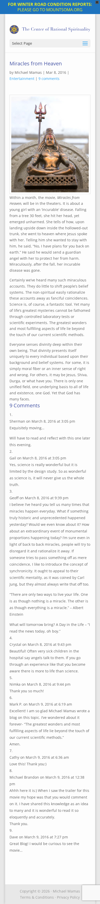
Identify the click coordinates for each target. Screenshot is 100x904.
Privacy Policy (68, 897)
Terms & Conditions (37, 897)
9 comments (48, 78)
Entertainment (21, 78)
